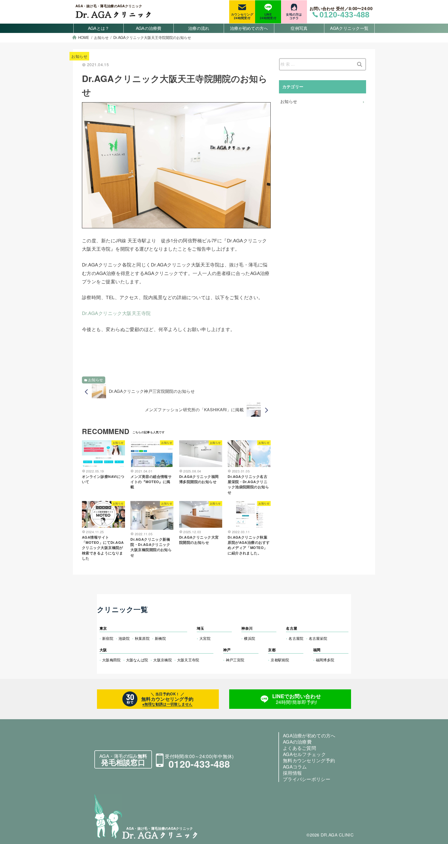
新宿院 (107, 638)
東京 (103, 628)
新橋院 (160, 638)
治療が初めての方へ (249, 28)
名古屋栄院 (318, 638)
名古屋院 (296, 638)
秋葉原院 (142, 638)
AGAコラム (295, 766)
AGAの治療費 (149, 28)
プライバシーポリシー (306, 779)
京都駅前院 (280, 659)
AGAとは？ (98, 28)
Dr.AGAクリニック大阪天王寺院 (116, 313)
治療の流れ (198, 28)
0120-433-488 (199, 763)
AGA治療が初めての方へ (309, 735)
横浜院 (249, 638)
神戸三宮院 (235, 659)
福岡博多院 (325, 659)
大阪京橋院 (162, 659)
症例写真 (299, 28)
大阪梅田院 (111, 659)
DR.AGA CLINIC (337, 835)
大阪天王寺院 (188, 659)
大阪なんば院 (137, 659)
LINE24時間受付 (268, 16)
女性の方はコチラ (294, 16)
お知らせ (79, 56)
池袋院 (124, 638)
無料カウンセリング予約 (309, 760)
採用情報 (292, 772)
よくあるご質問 (299, 747)
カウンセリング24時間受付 (242, 16)
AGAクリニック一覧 (349, 28)
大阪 (103, 649)
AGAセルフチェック (304, 754)
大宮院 (205, 638)
